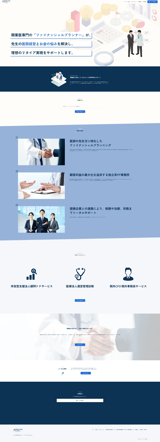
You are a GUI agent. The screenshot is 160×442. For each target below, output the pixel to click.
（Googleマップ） (30, 435)
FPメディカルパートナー (29, 430)
